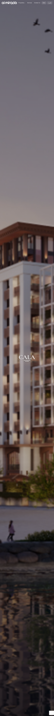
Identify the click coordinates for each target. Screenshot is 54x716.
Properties (21, 2)
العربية (49, 2)
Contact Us (37, 2)
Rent (44, 2)
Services (29, 2)
